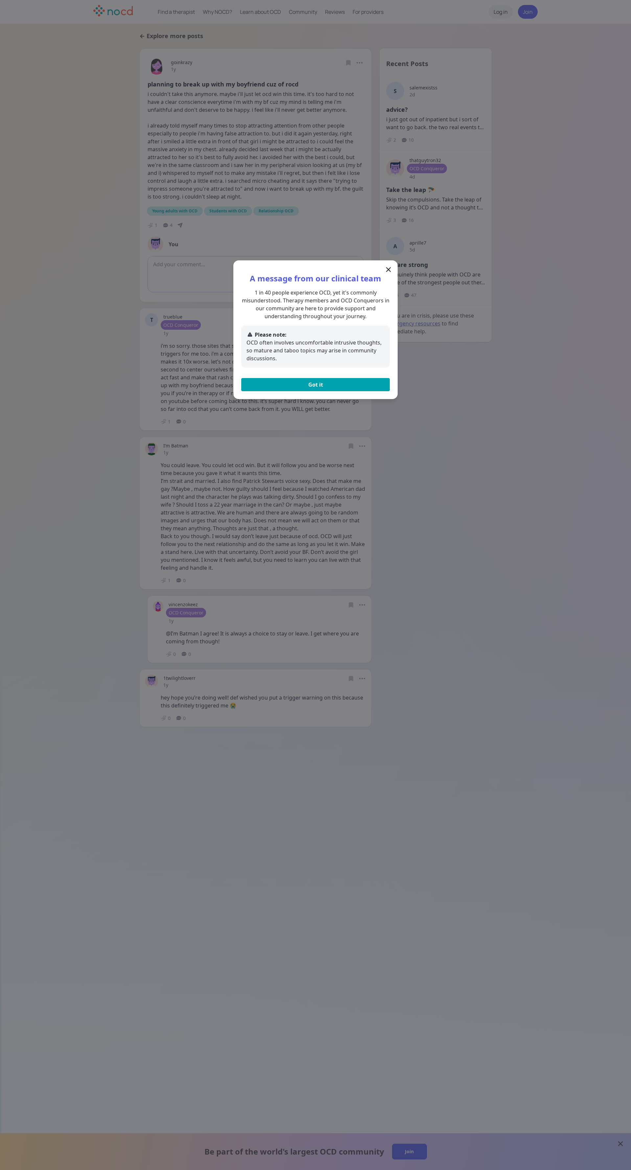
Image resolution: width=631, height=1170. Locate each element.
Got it (315, 384)
